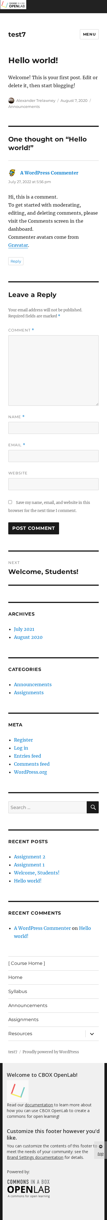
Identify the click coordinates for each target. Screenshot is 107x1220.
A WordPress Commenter (49, 173)
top (101, 1153)
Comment (21, 330)
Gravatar (18, 245)
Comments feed (32, 764)
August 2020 (28, 637)
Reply (16, 261)
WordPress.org (30, 772)
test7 (17, 34)
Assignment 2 (29, 857)
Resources (20, 1033)
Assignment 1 (29, 865)
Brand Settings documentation (35, 1157)
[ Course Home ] (26, 963)
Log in (21, 748)
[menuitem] (13, 6)
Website (18, 473)
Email (16, 445)
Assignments (29, 692)
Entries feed (27, 756)
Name (16, 416)
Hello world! (28, 881)
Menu (89, 34)
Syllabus (17, 991)
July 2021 (24, 629)
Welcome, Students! (37, 873)
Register (23, 740)
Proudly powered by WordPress (51, 1052)
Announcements (24, 106)
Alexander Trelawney (35, 100)
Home (15, 977)
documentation (39, 1104)
